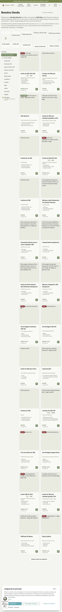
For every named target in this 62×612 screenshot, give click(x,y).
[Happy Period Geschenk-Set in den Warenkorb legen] (58, 467)
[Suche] (46, 5)
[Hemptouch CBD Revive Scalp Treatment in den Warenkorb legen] (36, 257)
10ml (27, 75)
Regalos (6, 94)
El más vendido (7, 58)
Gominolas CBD (8, 64)
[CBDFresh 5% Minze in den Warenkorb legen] (36, 551)
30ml (31, 75)
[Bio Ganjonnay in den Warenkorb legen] (58, 384)
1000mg (53, 412)
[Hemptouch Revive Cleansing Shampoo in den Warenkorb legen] (58, 257)
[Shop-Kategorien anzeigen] (14, 5)
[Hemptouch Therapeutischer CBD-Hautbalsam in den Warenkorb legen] (58, 300)
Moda (5, 85)
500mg (48, 412)
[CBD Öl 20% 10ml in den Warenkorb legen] (58, 173)
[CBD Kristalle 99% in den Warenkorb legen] (58, 425)
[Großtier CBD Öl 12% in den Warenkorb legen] (58, 509)
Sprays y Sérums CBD (9, 67)
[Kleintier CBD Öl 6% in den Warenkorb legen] (58, 131)
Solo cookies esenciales (31, 603)
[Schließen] (60, 1)
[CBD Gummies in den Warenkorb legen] (36, 173)
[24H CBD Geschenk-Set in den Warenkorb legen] (58, 342)
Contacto (36, 5)
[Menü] (8, 597)
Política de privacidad (8, 607)
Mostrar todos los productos (39, 559)
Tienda (12, 5)
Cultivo (6, 88)
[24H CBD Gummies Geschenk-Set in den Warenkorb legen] (36, 342)
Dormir (6, 73)
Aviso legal (16, 607)
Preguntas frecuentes (43, 5)
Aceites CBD (7, 61)
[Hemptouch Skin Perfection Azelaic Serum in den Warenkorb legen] (36, 300)
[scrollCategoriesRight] (59, 39)
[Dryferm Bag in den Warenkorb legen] (58, 551)
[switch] (5, 606)
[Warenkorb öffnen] (60, 5)
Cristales (6, 82)
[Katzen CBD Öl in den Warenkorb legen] (36, 384)
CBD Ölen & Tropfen (39, 24)
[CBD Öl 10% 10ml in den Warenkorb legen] (36, 89)
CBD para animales (9, 70)
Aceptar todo (13, 603)
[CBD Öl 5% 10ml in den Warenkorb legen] (36, 509)
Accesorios (7, 91)
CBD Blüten (25, 25)
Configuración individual (49, 603)
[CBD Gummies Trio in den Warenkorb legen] (36, 467)
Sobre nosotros (29, 5)
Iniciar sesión (55, 5)
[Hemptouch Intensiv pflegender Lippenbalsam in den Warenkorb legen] (58, 215)
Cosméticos (7, 79)
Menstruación (7, 76)
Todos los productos (9, 54)
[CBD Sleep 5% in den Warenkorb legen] (36, 131)
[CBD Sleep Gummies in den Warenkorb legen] (58, 89)
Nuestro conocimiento (20, 5)
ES (49, 5)
